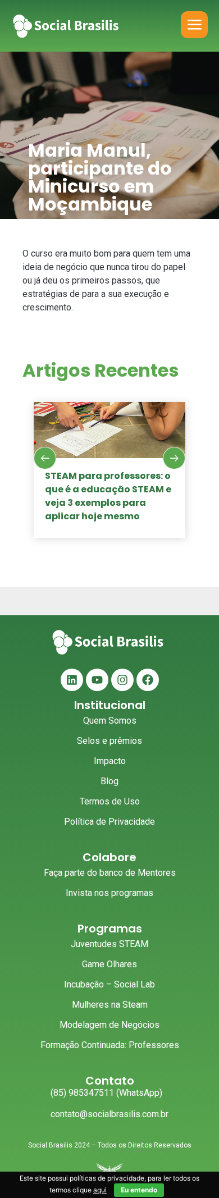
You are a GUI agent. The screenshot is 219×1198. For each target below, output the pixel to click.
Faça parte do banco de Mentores (110, 872)
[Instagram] (122, 680)
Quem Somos (109, 720)
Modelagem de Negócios (109, 1024)
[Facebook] (147, 680)
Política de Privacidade (109, 821)
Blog (109, 781)
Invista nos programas (109, 893)
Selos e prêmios (109, 740)
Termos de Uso (110, 801)
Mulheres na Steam (110, 1004)
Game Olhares (109, 964)
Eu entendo (139, 1190)
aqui (100, 1190)
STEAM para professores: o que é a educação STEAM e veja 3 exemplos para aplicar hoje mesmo (108, 496)
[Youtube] (97, 680)
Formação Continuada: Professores (109, 1045)
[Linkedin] (72, 680)
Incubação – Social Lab (109, 984)
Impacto (110, 761)
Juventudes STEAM (109, 944)
